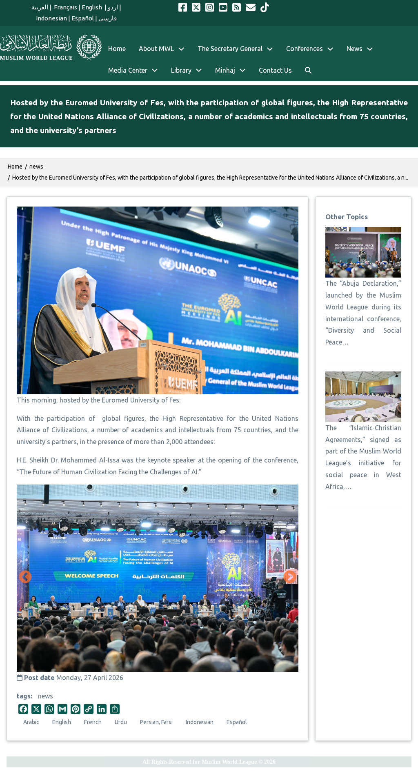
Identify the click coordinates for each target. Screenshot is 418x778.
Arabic (31, 722)
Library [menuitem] (181, 70)
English (92, 7)
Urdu (121, 722)
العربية (39, 7)
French (93, 722)
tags (24, 696)
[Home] (51, 47)
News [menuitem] (354, 48)
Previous (25, 577)
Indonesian (51, 18)
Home (15, 166)
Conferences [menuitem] (304, 48)
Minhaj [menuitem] (225, 70)
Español (82, 18)
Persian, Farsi (156, 722)
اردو (113, 7)
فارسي (107, 18)
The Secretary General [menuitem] (230, 48)
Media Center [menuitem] (127, 70)
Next (289, 577)
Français (65, 7)
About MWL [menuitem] (156, 48)
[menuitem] (308, 70)
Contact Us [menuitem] (275, 70)
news (45, 696)
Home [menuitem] (117, 48)
